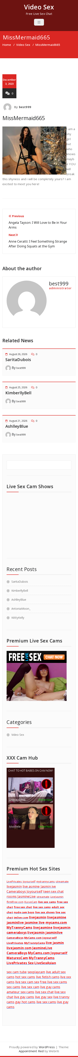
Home (6, 45)
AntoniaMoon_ (20, 608)
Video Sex (23, 45)
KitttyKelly (17, 617)
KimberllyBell (18, 392)
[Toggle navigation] (39, 22)
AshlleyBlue (16, 426)
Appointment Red (31, 1051)
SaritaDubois (18, 359)
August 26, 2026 (18, 354)
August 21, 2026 (18, 421)
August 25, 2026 (18, 387)
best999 (25, 107)
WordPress (47, 1047)
